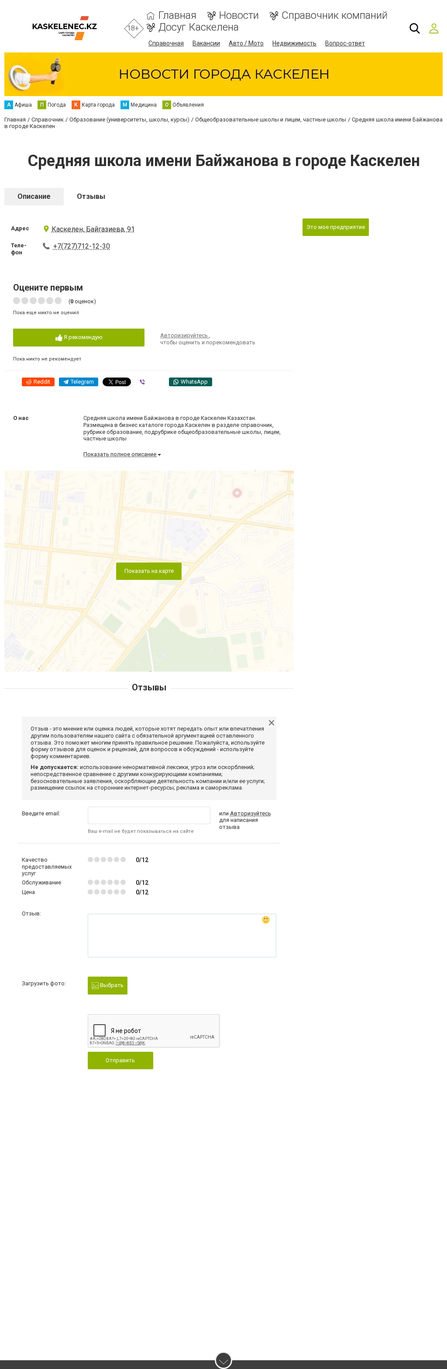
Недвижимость (294, 43)
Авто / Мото (246, 43)
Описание (34, 196)
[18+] (64, 28)
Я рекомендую (82, 337)
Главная (177, 15)
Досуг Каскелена (198, 27)
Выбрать (111, 985)
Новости (239, 15)
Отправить (120, 1060)
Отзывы (91, 196)
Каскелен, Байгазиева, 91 (93, 229)
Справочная (166, 43)
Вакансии (206, 43)
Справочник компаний (335, 15)
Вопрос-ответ (345, 43)
